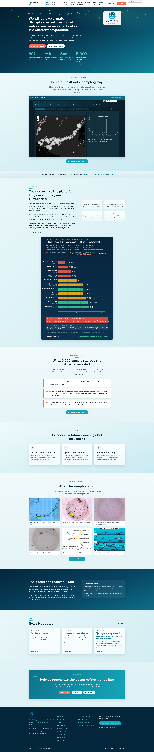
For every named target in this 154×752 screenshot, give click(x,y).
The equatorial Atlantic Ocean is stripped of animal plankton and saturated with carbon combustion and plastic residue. (109, 636)
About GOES (54, 3)
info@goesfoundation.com (107, 727)
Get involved (89, 692)
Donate (122, 3)
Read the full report (77, 559)
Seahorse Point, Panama (86, 725)
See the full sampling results (77, 161)
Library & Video (83, 719)
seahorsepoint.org (87, 174)
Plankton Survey (72, 3)
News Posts (94, 3)
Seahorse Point (88, 3)
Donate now (64, 692)
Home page (48, 3)
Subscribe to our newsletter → (103, 174)
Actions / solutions (80, 3)
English (132, 1)
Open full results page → (117, 97)
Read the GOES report (56, 46)
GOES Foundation (38, 3)
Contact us (100, 3)
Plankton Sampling (84, 722)
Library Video (65, 3)
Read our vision (36, 232)
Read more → (35, 651)
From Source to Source (39, 633)
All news (120, 623)
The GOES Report (84, 716)
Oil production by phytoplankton (76, 633)
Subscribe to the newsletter (110, 723)
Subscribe (111, 3)
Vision (59, 3)
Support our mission (37, 46)
